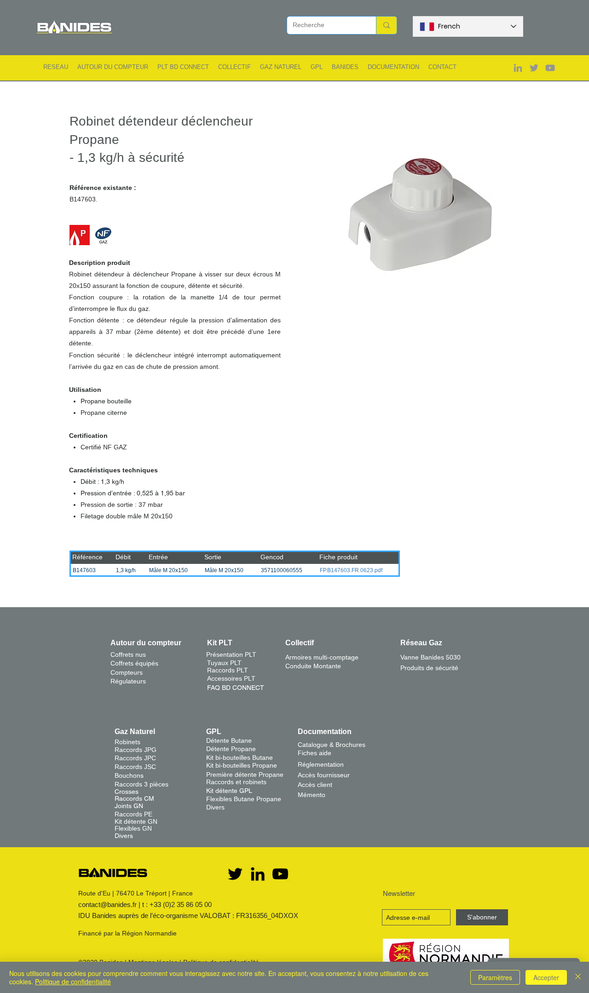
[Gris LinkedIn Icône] (518, 68)
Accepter (546, 977)
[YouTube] (280, 874)
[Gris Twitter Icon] (534, 68)
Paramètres (495, 977)
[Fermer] (577, 977)
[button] (56, 67)
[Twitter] (235, 874)
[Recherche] (386, 25)
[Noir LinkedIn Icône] (257, 874)
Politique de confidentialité (73, 981)
